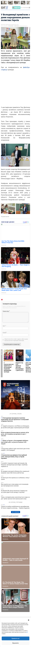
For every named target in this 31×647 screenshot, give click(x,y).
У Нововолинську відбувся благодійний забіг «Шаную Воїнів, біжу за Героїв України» (14, 456)
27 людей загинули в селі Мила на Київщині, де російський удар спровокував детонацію (15, 426)
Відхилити (15, 643)
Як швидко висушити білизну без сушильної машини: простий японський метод (15, 472)
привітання (16, 25)
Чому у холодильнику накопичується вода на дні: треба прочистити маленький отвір (15, 497)
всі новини (15, 512)
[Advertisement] (15, 90)
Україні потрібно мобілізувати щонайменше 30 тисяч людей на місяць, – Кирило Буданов (15, 507)
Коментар (6, 311)
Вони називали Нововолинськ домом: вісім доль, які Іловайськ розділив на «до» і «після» (15, 434)
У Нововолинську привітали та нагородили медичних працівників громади (9, 367)
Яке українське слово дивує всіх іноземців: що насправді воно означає (15, 485)
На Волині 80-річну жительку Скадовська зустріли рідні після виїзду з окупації (14, 491)
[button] (28, 620)
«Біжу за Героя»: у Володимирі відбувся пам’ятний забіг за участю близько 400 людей (14, 442)
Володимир (11, 25)
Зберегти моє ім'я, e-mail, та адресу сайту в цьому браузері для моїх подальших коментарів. (16, 340)
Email (5, 332)
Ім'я (4, 326)
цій (27, 632)
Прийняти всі (15, 638)
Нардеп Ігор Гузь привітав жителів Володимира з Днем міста (20, 366)
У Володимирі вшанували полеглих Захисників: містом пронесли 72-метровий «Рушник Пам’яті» (15, 419)
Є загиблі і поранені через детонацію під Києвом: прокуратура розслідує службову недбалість (14, 464)
